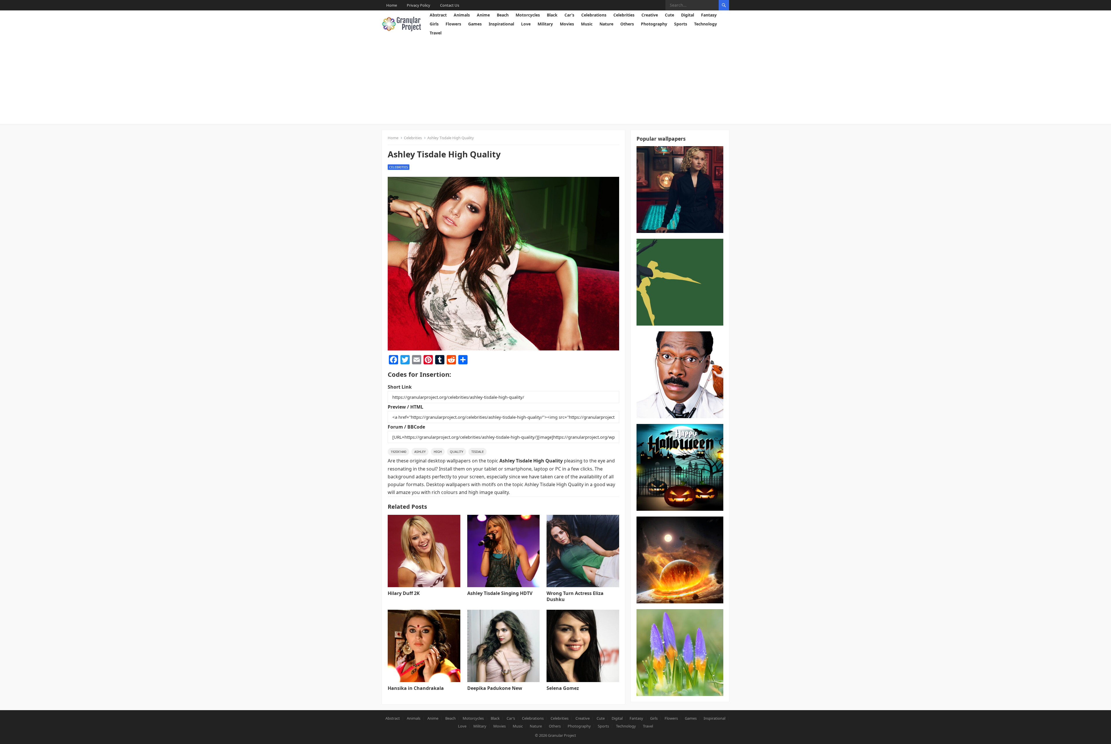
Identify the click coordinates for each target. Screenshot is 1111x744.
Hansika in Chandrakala (416, 688)
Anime (483, 15)
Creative (649, 15)
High (438, 451)
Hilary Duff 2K (404, 593)
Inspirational (501, 24)
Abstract (438, 15)
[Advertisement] (555, 80)
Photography (654, 24)
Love (526, 24)
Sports (680, 24)
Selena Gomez (563, 688)
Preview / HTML (405, 407)
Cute (669, 15)
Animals (462, 15)
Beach (503, 15)
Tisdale (477, 451)
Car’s (569, 15)
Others (627, 24)
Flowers (453, 24)
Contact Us (449, 5)
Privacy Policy (418, 5)
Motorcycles (528, 15)
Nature (606, 24)
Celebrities (623, 15)
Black (552, 15)
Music (587, 24)
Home (391, 5)
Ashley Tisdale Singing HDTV (499, 593)
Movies (567, 24)
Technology (705, 24)
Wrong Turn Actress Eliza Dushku (575, 596)
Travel (436, 33)
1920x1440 (398, 451)
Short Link (400, 387)
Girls (434, 24)
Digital (687, 15)
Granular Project (562, 735)
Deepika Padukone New (494, 688)
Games (475, 24)
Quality (456, 451)
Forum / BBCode (406, 427)
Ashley (420, 451)
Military (545, 24)
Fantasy (709, 15)
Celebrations (593, 15)
